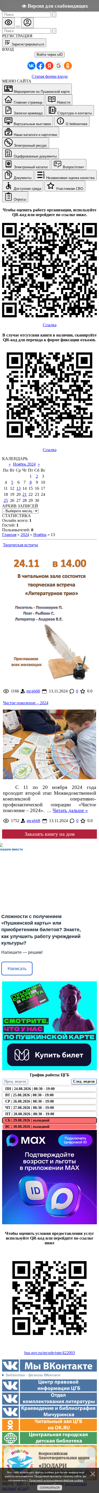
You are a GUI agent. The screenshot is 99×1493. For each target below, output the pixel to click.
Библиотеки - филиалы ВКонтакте (33, 1375)
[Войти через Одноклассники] (68, 66)
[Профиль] (27, 22)
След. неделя (84, 1081)
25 (6, 500)
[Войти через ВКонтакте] (31, 66)
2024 (25, 534)
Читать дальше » (70, 810)
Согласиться (49, 1487)
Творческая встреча (20, 545)
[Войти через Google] (58, 66)
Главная (9, 534)
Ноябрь (39, 534)
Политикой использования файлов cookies (56, 1480)
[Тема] (18, 26)
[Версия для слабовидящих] (8, 22)
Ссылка (49, 325)
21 (24, 494)
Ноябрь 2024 (24, 464)
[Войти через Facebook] (40, 66)
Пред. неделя (15, 1081)
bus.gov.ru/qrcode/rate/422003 (49, 1353)
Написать (17, 968)
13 (18, 488)
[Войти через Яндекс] (49, 66)
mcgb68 (33, 691)
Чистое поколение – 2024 (25, 703)
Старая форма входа (50, 76)
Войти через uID (50, 55)
